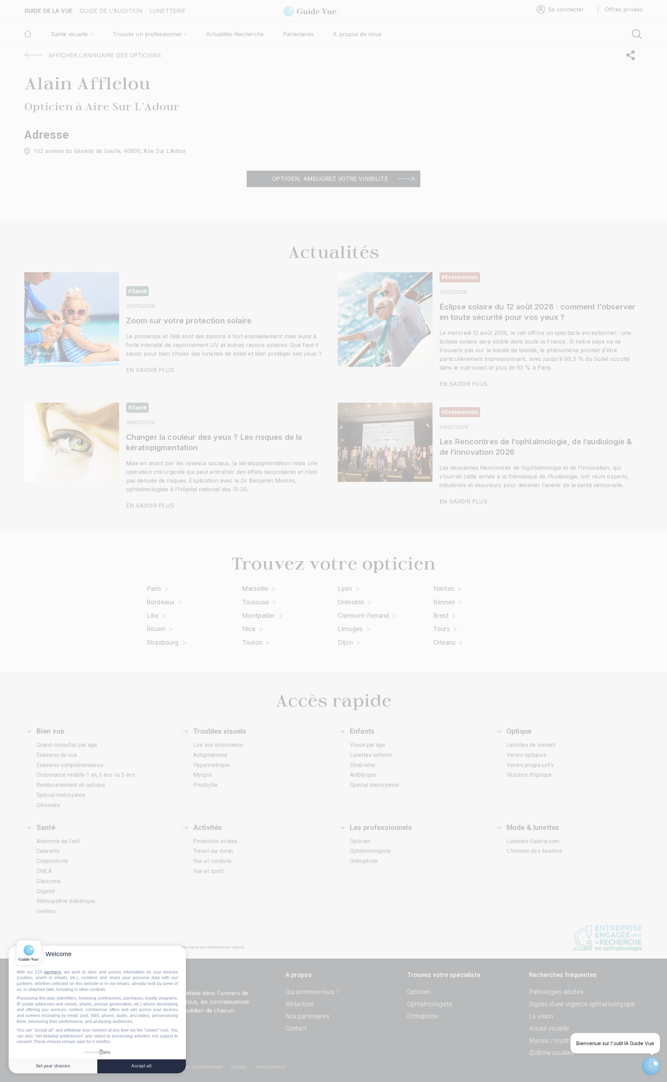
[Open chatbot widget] (651, 1066)
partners (52, 972)
